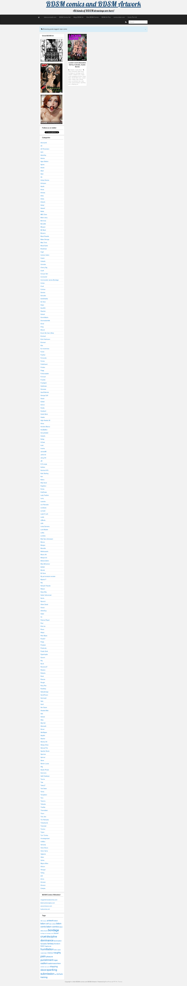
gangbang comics (77, 76)
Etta (42, 345)
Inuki (42, 445)
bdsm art (45, 923)
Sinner (43, 729)
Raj (42, 661)
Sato (42, 701)
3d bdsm (44, 921)
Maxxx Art (44, 554)
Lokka (42, 533)
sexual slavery (76, 82)
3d (41, 921)
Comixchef (44, 277)
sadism (44, 963)
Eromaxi (43, 342)
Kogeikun (43, 486)
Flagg (42, 370)
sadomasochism (54, 963)
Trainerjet (43, 826)
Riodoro (43, 670)
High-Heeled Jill (45, 420)
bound (56, 933)
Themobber (44, 810)
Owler (42, 614)
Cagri (42, 252)
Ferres (43, 361)
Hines (42, 423)
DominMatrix (44, 317)
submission (47, 973)
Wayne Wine (44, 863)
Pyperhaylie (44, 654)
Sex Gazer (44, 707)
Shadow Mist (44, 710)
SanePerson (44, 695)
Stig (42, 767)
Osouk (43, 607)
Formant (43, 377)
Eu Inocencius (45, 349)
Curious (43, 289)
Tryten (42, 832)
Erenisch (43, 336)
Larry (42, 498)
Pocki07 (43, 639)
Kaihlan (43, 467)
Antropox (43, 183)
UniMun (43, 841)
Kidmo (42, 480)
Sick (42, 714)
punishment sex (76, 81)
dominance (47, 940)
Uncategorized (45, 838)
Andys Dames (45, 180)
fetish (42, 946)
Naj (42, 583)
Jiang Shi (43, 458)
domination (58, 941)
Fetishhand (44, 364)
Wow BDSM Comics (92, 17)
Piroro (42, 629)
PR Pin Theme (117, 982)
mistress (50, 953)
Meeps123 (44, 558)
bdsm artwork (52, 924)
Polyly (42, 642)
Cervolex (43, 264)
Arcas (42, 189)
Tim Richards (45, 820)
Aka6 (42, 171)
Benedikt (43, 224)
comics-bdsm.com (119, 17)
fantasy (50, 943)
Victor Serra (44, 851)
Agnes (42, 164)
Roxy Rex (43, 685)
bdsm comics (52, 926)
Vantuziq (43, 845)
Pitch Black (44, 636)
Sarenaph (44, 698)
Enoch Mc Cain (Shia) (47, 333)
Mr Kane (43, 573)
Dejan (42, 305)
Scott (42, 704)
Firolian (43, 367)
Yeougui (43, 870)
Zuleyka (43, 888)
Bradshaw (44, 249)
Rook (42, 676)
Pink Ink (43, 626)
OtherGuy (44, 611)
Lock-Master (44, 529)
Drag (42, 327)
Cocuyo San (44, 274)
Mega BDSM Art (78, 17)
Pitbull (42, 632)
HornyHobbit (44, 433)
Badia (42, 211)
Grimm (43, 405)
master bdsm (44, 953)
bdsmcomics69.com (50, 17)
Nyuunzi (43, 601)
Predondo (44, 648)
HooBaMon (44, 430)
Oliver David (44, 604)
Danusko (43, 295)
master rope (75, 79)
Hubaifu (43, 436)
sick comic (47, 966)
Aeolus (43, 158)
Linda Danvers (45, 526)
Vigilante (43, 854)
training (44, 977)
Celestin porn (77, 74)
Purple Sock (44, 651)
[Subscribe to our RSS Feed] (125, 22)
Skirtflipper (44, 732)
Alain (42, 174)
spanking (51, 969)
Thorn (42, 813)
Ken (42, 476)
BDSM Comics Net (65, 17)
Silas (42, 720)
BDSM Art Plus (106, 17)
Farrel (42, 352)
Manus (43, 542)
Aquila (42, 186)
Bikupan (43, 227)
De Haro (43, 302)
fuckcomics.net (45, 909)
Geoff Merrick (45, 392)
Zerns (42, 879)
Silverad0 (43, 726)
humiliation (47, 949)
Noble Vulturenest (46, 595)
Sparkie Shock (45, 751)
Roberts (43, 673)
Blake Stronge (45, 239)
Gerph (42, 398)
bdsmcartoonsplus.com (48, 903)
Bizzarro (43, 233)
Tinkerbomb (44, 823)
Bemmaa (43, 221)
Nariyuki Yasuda (45, 586)
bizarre (46, 931)
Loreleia (43, 536)
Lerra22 (43, 511)
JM (41, 461)
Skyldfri (43, 735)
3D (41, 146)
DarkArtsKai (44, 299)
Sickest (43, 717)
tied (55, 974)
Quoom (43, 657)
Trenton (43, 829)
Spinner (43, 757)
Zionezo (43, 885)
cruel (43, 936)
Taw (42, 782)
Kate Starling (44, 473)
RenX (42, 664)
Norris (42, 598)
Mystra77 (43, 579)
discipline (52, 936)
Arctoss (43, 193)
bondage (53, 930)
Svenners (43, 773)
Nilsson (43, 589)
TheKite (43, 807)
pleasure (49, 956)
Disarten (43, 311)
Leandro (43, 501)
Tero (42, 798)
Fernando (44, 358)
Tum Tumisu (44, 835)
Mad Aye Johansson (47, 539)
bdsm (56, 921)
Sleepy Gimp (44, 745)
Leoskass (43, 508)
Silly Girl (43, 723)
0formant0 (44, 143)
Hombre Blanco (45, 427)
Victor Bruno (44, 848)
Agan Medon (44, 161)
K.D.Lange (44, 464)
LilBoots (43, 520)
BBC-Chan (44, 214)
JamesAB (43, 451)
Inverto (43, 448)
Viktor (42, 857)
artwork (50, 920)
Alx (41, 177)
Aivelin (43, 168)
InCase (43, 442)
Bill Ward (43, 230)
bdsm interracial (72, 71)
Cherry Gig (44, 267)
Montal (43, 570)
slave (43, 969)
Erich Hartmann (45, 339)
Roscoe (43, 679)
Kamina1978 (44, 470)
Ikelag (42, 439)
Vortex (42, 860)
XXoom (43, 866)
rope (56, 960)
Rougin (43, 682)
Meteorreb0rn (45, 561)
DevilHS (43, 308)
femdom (57, 943)
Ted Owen (44, 788)
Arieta (42, 199)
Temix (42, 792)
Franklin (43, 380)
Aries (42, 196)
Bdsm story (44, 217)
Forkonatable (45, 373)
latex (55, 950)
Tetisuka (43, 804)
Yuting (42, 873)
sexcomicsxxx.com (46, 906)
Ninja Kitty (44, 592)
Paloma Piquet (45, 620)
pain (43, 956)
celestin (70, 74)
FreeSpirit (44, 383)
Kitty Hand (44, 483)
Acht (42, 152)
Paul (42, 623)
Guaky (43, 408)
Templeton (44, 795)
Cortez (43, 283)
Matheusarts (44, 551)
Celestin (43, 261)
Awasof (43, 208)
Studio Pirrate (45, 770)
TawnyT (43, 785)
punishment (47, 960)
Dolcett (43, 314)
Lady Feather (45, 495)
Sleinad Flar (44, 748)
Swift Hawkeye (45, 776)
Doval (42, 324)
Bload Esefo (44, 246)
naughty (57, 952)
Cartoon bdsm (45, 255)
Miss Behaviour (45, 564)
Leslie (42, 517)
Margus (43, 545)
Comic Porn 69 (132, 17)
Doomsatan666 (45, 320)
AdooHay (43, 155)
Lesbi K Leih (44, 514)
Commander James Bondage (50, 280)
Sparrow (43, 754)
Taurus (43, 779)
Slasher (43, 739)
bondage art (43, 933)
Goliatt (43, 402)
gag (50, 946)
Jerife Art (43, 455)
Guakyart (43, 411)
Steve (42, 760)
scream (42, 966)
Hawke (43, 417)
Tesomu (43, 801)
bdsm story (81, 71)
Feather (43, 355)
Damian (43, 292)
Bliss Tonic (44, 242)
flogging (47, 946)
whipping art (74, 84)
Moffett (43, 567)
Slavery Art (44, 742)
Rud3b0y (43, 689)
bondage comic (50, 933)
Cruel (42, 286)
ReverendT (44, 667)
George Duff (44, 395)
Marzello (43, 548)
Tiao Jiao (43, 817)
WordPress (108, 982)
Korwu (42, 489)
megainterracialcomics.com (49, 900)
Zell (42, 876)
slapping (54, 966)
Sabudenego (44, 692)
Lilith (42, 523)
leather (59, 950)
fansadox (44, 943)
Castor (43, 258)
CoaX (42, 271)
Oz (41, 617)
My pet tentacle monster (48, 576)
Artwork (43, 202)
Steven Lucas (45, 763)
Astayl (42, 205)
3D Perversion (45, 149)
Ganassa (43, 389)
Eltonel (43, 330)
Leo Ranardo (45, 505)
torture (60, 973)
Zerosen (43, 882)
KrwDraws (44, 492)
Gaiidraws (44, 386)
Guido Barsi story (76, 78)
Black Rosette (45, 236)
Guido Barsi (44, 414)
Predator (43, 645)
